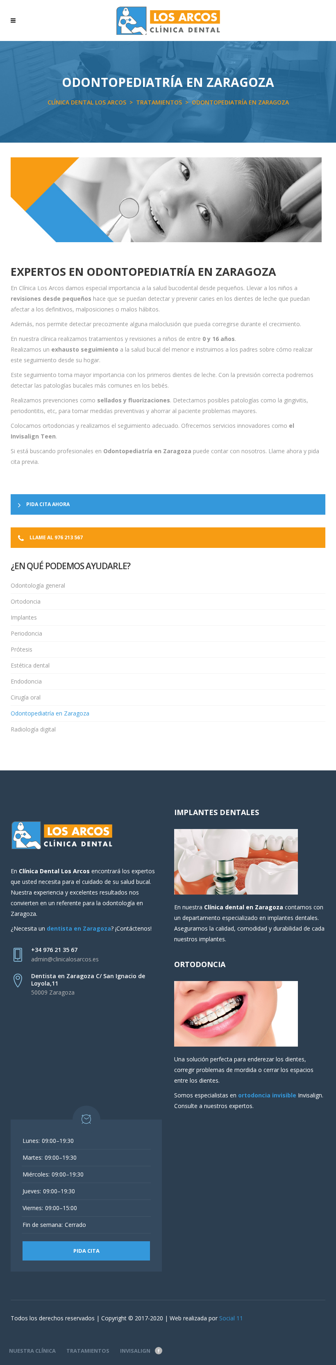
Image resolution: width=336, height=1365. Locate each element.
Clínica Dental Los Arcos (87, 102)
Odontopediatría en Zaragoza (50, 713)
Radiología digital (33, 729)
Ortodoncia (26, 601)
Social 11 (231, 1318)
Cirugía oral (26, 697)
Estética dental (30, 665)
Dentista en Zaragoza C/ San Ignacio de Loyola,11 (88, 979)
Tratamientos (159, 102)
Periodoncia (26, 633)
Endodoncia (26, 681)
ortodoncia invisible (267, 1095)
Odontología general (38, 585)
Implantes (24, 617)
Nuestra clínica (32, 1350)
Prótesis (21, 649)
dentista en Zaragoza (79, 928)
